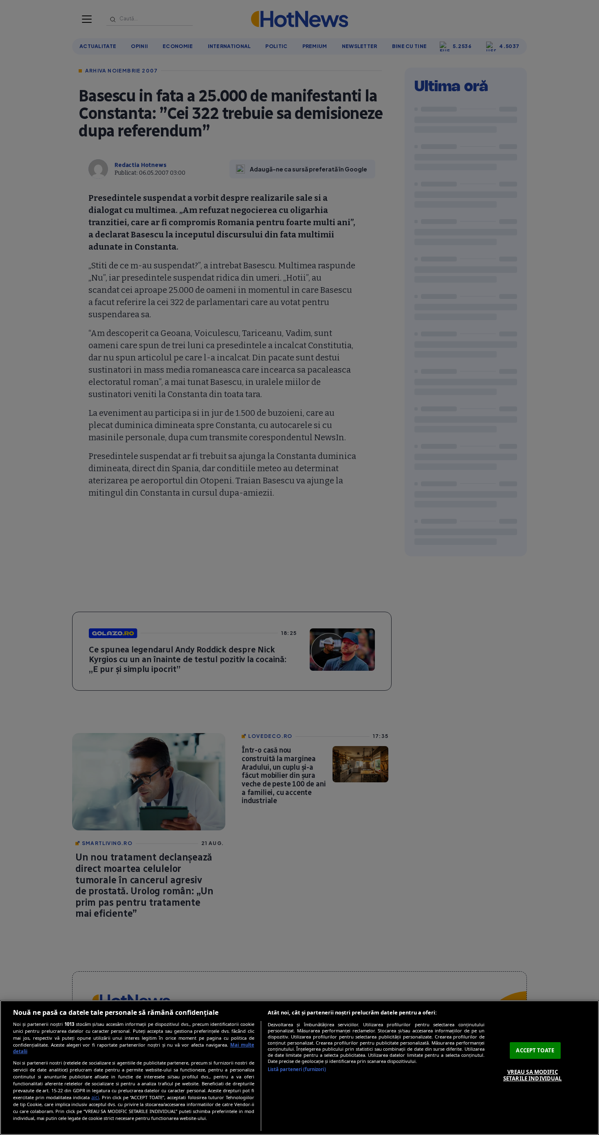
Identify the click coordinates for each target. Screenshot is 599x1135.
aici (95, 1097)
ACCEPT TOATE (535, 1050)
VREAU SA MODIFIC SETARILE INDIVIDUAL (532, 1075)
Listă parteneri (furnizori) (297, 1069)
